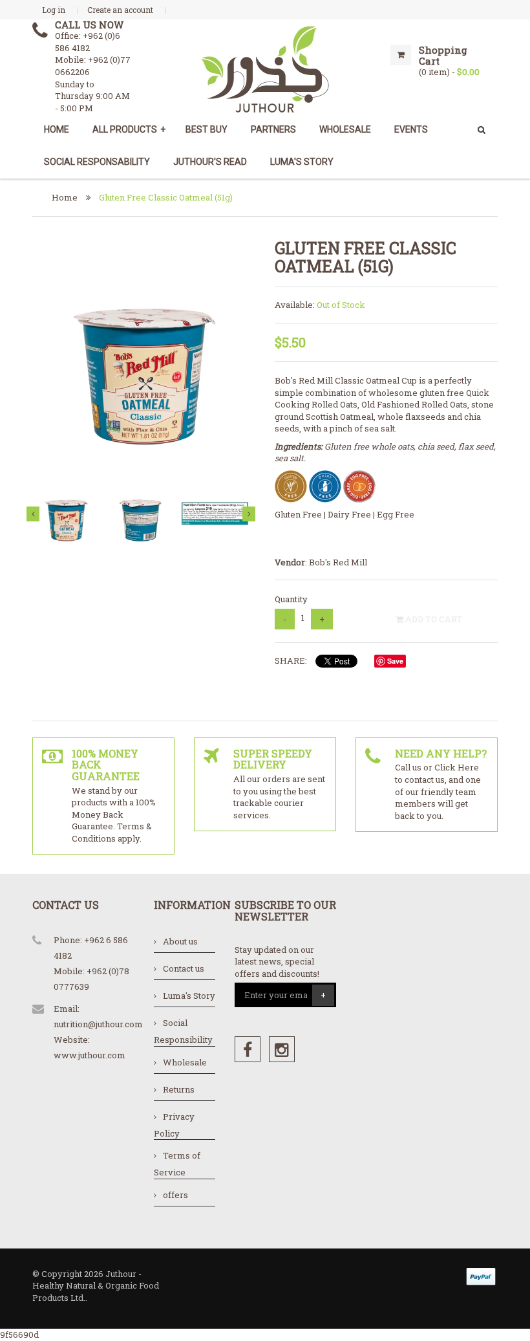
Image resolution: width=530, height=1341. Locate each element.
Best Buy (207, 129)
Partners (273, 129)
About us (180, 941)
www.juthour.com (89, 1055)
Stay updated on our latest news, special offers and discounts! (277, 961)
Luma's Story (302, 162)
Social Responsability (97, 162)
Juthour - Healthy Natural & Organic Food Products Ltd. (95, 1285)
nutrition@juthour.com (98, 1024)
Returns (179, 1089)
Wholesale (185, 1062)
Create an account (120, 10)
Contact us (183, 968)
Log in (53, 10)
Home (56, 129)
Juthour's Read (210, 162)
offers (175, 1195)
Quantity (291, 599)
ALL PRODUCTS (128, 129)
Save (395, 661)
